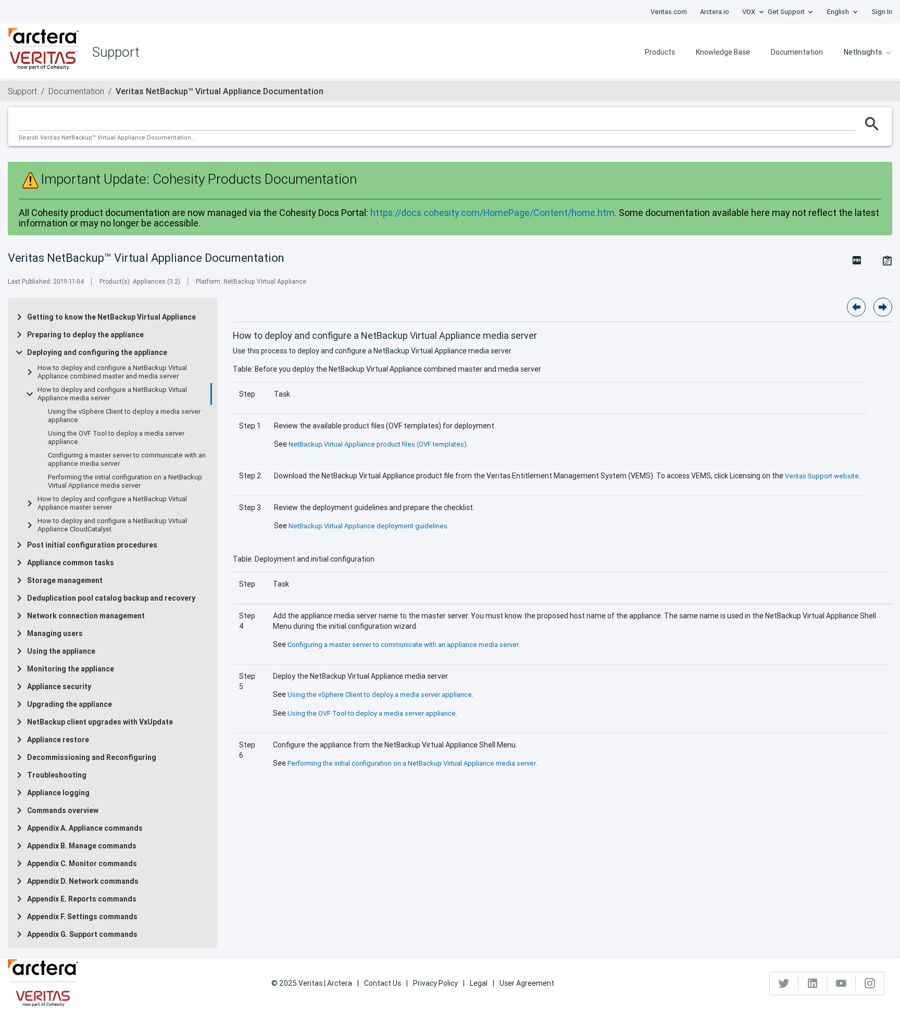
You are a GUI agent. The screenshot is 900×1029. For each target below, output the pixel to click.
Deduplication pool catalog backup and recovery (111, 598)
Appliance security (59, 686)
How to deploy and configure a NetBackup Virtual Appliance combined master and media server (112, 372)
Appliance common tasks (70, 562)
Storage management (65, 580)
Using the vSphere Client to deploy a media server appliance (124, 416)
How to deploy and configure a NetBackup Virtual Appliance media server (112, 394)
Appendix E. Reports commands (81, 899)
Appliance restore (58, 739)
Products (660, 52)
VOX (748, 11)
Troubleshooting (56, 775)
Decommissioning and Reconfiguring (91, 757)
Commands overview (62, 810)
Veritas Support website (822, 476)
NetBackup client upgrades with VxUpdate (100, 722)
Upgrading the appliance (69, 704)
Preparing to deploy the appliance (85, 335)
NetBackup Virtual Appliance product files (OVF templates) (378, 444)
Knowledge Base (723, 52)
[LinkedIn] (812, 983)
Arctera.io (714, 11)
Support (22, 91)
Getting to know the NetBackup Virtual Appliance (111, 317)
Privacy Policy (435, 983)
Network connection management (86, 616)
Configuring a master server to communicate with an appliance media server (127, 459)
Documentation (797, 52)
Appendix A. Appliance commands (85, 828)
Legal (479, 983)
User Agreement (526, 983)
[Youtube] (841, 983)
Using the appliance (61, 651)
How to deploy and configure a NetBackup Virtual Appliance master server (112, 503)
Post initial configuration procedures (92, 545)
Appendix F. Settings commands (82, 916)
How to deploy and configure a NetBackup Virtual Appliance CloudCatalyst (112, 525)
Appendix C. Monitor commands (82, 863)
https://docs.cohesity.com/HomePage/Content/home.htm (492, 213)
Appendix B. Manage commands (81, 846)
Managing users (55, 633)
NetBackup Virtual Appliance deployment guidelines (368, 526)
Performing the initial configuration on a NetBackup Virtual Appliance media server (125, 481)
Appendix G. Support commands (82, 934)
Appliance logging (58, 793)
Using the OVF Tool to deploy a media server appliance (116, 437)
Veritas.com (669, 11)
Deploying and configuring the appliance (97, 352)
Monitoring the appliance (70, 669)
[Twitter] (784, 983)
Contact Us (382, 983)
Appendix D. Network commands (83, 881)
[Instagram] (870, 983)
